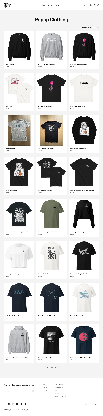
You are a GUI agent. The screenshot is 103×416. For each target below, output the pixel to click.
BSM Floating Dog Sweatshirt (78, 64)
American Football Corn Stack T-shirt (80, 357)
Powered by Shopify (23, 410)
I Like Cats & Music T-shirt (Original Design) (82, 190)
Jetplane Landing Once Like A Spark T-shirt (50, 232)
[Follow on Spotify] (25, 404)
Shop (43, 5)
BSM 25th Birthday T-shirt (77, 106)
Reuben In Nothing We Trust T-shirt (80, 274)
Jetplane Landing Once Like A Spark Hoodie (17, 357)
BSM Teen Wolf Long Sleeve (78, 148)
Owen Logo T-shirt (10, 148)
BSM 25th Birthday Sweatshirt (46, 64)
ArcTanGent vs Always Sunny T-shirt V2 (16, 232)
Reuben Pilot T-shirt (43, 274)
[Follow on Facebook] (5, 404)
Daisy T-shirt (9, 106)
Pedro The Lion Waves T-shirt (13, 316)
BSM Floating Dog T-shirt (45, 106)
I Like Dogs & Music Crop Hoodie (79, 232)
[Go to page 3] (56, 367)
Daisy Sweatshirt (10, 64)
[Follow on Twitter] (9, 404)
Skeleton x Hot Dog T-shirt (45, 190)
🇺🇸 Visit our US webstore (62, 396)
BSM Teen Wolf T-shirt (11, 190)
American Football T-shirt (45, 357)
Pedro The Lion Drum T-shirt (46, 148)
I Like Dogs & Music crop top (13, 274)
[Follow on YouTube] (17, 404)
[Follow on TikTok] (21, 404)
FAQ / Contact (59, 384)
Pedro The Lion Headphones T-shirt (48, 316)
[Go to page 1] (47, 367)
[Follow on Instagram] (13, 404)
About (58, 5)
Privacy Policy (59, 387)
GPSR (56, 390)
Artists (50, 5)
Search (57, 393)
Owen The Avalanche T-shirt (78, 316)
